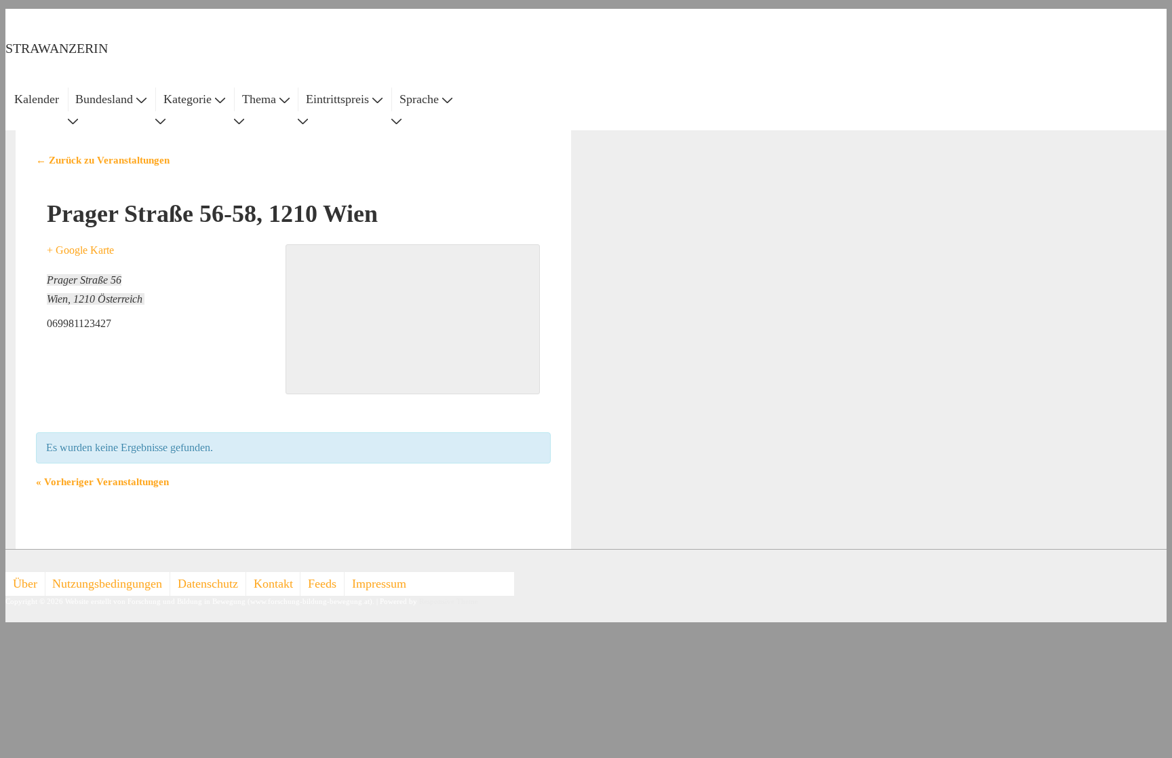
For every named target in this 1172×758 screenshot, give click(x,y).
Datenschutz (208, 583)
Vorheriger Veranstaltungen (102, 481)
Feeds (322, 583)
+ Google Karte (80, 250)
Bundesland (104, 99)
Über (25, 583)
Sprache (419, 99)
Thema (259, 99)
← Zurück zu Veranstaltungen (103, 160)
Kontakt (273, 583)
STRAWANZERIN (56, 48)
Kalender (36, 99)
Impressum (379, 583)
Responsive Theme (448, 601)
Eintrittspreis (337, 99)
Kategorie (187, 99)
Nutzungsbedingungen (107, 583)
